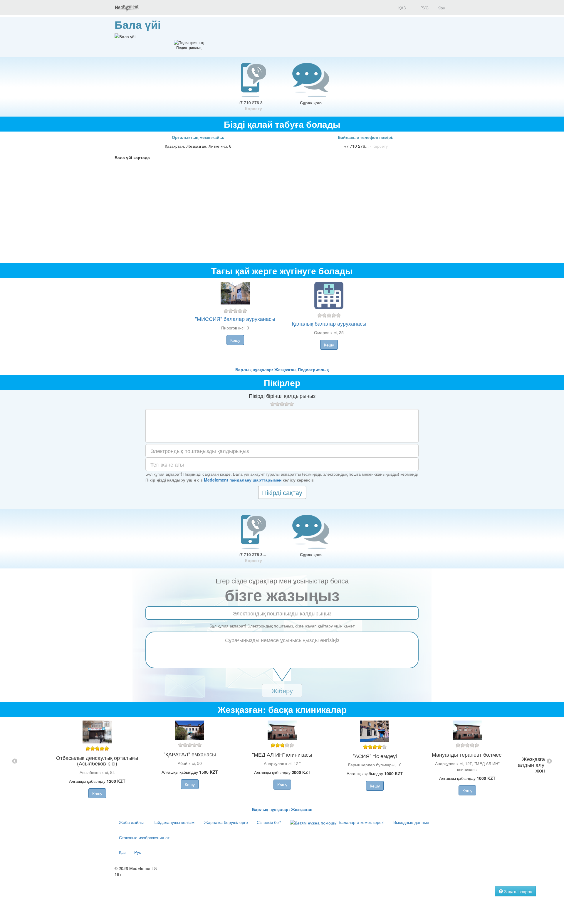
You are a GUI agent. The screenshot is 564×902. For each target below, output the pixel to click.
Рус (137, 852)
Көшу (235, 340)
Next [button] (549, 761)
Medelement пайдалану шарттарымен (242, 480)
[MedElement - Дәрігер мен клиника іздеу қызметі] (126, 7)
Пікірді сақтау (282, 492)
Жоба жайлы (131, 822)
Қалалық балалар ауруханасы (329, 323)
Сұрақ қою (311, 102)
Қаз (122, 852)
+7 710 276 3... (253, 105)
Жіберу (282, 690)
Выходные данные (411, 822)
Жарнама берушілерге (226, 822)
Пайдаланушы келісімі (173, 822)
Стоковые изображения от (144, 837)
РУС (424, 8)
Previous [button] (15, 761)
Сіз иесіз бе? (269, 822)
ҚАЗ (401, 8)
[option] (282, 761)
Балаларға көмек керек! (361, 822)
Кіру (441, 8)
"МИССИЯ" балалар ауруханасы (235, 318)
